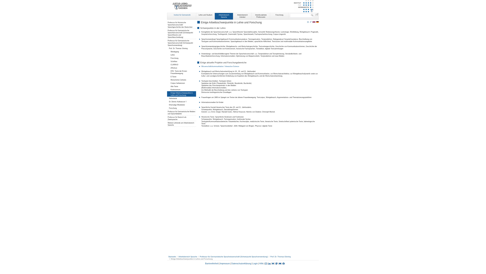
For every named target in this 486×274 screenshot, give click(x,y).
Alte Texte (174, 86)
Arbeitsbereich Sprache (224, 16)
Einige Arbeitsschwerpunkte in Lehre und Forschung (182, 94)
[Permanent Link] (311, 22)
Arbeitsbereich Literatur (242, 16)
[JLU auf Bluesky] (273, 263)
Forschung (279, 15)
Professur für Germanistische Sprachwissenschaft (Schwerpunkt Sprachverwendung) (180, 43)
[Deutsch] (317, 22)
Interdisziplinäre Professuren (261, 16)
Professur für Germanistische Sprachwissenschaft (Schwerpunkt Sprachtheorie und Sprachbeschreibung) (180, 34)
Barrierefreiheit (211, 263)
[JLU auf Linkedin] (269, 263)
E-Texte (173, 77)
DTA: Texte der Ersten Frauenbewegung (179, 72)
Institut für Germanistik (182, 15)
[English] (313, 22)
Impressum (225, 263)
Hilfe (261, 263)
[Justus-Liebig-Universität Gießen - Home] (182, 6)
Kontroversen (175, 90)
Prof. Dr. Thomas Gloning (178, 48)
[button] (317, 14)
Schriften (174, 61)
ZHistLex (174, 68)
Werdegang (175, 52)
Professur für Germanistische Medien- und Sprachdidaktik (182, 113)
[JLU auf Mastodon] (277, 263)
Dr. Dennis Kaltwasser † (178, 102)
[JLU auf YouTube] (280, 263)
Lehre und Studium (205, 15)
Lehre (173, 55)
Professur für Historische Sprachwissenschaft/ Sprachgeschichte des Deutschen (180, 25)
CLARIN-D (174, 65)
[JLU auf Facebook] (284, 263)
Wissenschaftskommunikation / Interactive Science (220, 66)
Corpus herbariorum (178, 83)
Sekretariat (173, 98)
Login (255, 263)
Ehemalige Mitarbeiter (177, 105)
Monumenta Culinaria (178, 80)
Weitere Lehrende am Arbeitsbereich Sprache (181, 124)
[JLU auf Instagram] (266, 263)
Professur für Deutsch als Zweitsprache (177, 118)
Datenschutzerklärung (241, 263)
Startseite (172, 257)
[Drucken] (308, 22)
